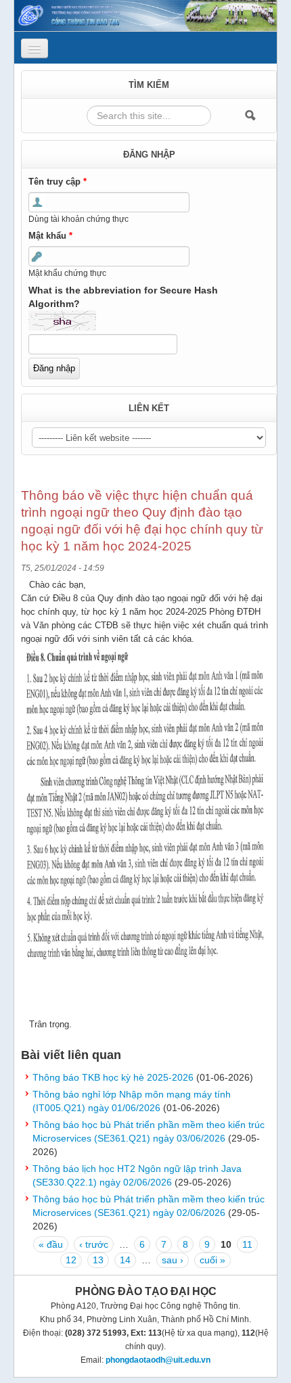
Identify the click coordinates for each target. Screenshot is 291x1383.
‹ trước (93, 1244)
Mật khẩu (50, 236)
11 (247, 1244)
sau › (172, 1260)
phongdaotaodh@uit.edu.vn (158, 1360)
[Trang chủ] (145, 14)
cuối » (212, 1260)
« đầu (51, 1244)
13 (98, 1260)
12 (71, 1260)
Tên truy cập (57, 182)
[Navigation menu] (34, 48)
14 (125, 1260)
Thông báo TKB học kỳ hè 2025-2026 (113, 1077)
